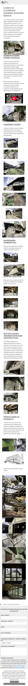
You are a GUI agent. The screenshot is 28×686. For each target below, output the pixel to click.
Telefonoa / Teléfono (7, 621)
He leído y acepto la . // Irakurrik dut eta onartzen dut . (13, 667)
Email (2, 627)
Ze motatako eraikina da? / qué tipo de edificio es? (13, 639)
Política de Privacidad (18, 666)
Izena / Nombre (5, 615)
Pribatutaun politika (20, 668)
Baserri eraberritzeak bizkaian (11, 604)
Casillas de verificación (7, 658)
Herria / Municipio (6, 633)
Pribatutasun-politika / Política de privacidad (14, 683)
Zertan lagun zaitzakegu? (8, 646)
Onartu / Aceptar (14, 681)
